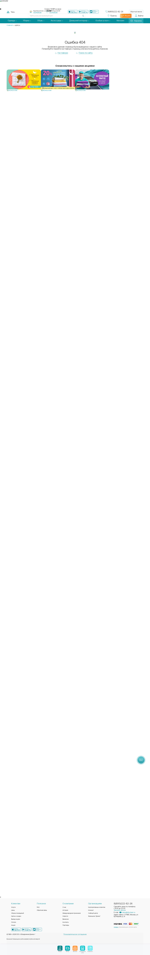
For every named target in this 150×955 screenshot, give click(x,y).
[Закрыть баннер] (0, 9)
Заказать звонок (120, 910)
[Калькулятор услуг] (82, 948)
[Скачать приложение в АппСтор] (73, 11)
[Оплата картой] (118, 923)
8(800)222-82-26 (115, 12)
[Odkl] (92, 17)
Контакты (66, 922)
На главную (63, 53)
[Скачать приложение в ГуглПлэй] (83, 11)
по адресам (37, 12)
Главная (10, 25)
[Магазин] (75, 948)
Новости (65, 916)
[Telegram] (99, 17)
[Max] (102, 17)
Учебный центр (93, 913)
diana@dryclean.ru (128, 912)
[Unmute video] (75, 5)
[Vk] (88, 17)
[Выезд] (67, 948)
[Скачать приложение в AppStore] (16, 929)
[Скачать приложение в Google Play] (26, 929)
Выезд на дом (15, 919)
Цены (13, 910)
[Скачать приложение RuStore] (94, 11)
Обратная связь (42, 910)
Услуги (13, 907)
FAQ (38, 907)
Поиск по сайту (86, 53)
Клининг (91, 910)
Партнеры (66, 925)
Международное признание (72, 913)
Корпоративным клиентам (96, 907)
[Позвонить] (90, 948)
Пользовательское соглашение (75, 934)
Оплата (13, 922)
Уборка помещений (17, 913)
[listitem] (24, 81)
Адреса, (116, 927)
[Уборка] (59, 948)
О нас (64, 907)
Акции (13, 925)
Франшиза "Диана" (94, 916)
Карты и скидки (16, 916)
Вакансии (66, 919)
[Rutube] (95, 17)
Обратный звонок (136, 12)
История (65, 910)
